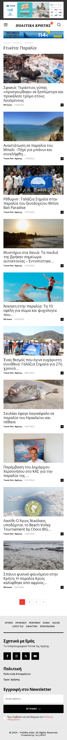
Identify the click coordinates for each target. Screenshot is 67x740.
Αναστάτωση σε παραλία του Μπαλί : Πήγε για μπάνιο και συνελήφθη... (28, 149)
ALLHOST (40, 735)
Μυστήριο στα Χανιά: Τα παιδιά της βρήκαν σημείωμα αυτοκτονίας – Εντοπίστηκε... (30, 256)
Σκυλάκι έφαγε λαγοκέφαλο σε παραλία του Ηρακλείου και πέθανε (28, 417)
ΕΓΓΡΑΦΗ (31, 708)
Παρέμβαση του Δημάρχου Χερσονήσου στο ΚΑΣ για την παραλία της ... (28, 471)
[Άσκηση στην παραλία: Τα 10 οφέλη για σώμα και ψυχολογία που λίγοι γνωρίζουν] (33, 287)
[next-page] (43, 602)
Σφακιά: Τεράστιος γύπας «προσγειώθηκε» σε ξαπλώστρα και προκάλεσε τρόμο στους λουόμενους (33, 94)
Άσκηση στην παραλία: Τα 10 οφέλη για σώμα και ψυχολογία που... (30, 310)
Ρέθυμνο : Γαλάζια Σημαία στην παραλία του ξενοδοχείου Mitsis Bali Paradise (31, 203)
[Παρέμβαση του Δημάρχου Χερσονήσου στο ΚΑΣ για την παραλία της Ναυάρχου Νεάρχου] (33, 448)
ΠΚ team (7, 105)
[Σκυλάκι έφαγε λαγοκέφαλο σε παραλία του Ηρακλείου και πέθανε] (33, 394)
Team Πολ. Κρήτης (12, 158)
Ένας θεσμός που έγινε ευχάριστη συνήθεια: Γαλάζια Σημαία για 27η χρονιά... (32, 364)
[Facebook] (7, 656)
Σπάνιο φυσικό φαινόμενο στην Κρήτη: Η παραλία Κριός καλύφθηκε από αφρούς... (30, 578)
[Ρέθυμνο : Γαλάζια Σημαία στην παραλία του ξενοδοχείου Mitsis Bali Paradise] (33, 180)
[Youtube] (35, 656)
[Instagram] (16, 656)
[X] (26, 656)
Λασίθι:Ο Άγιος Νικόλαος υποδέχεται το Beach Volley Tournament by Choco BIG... (27, 525)
